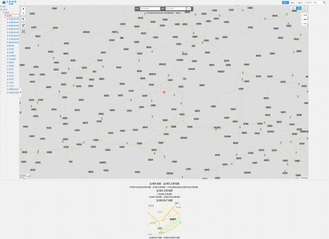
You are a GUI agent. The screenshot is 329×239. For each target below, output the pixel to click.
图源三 (300, 3)
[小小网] (10, 2)
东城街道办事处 (14, 22)
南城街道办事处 (14, 29)
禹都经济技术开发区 (14, 89)
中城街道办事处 (14, 19)
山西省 (4, 10)
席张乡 (11, 69)
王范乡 (11, 76)
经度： (137, 9)
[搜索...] (23, 19)
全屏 (305, 15)
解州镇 (11, 46)
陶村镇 (11, 62)
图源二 (293, 3)
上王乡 (11, 86)
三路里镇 (12, 59)
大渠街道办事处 (14, 39)
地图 (293, 8)
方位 (305, 24)
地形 (304, 8)
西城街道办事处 (14, 26)
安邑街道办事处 (14, 36)
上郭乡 (11, 83)
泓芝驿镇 (12, 56)
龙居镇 (11, 49)
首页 (4, 7)
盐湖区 (9, 16)
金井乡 (11, 72)
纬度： (163, 9)
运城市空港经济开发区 (14, 93)
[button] (23, 9)
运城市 (7, 13)
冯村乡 (11, 79)
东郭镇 (11, 66)
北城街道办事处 (14, 32)
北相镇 (11, 52)
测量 (305, 19)
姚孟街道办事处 (14, 42)
